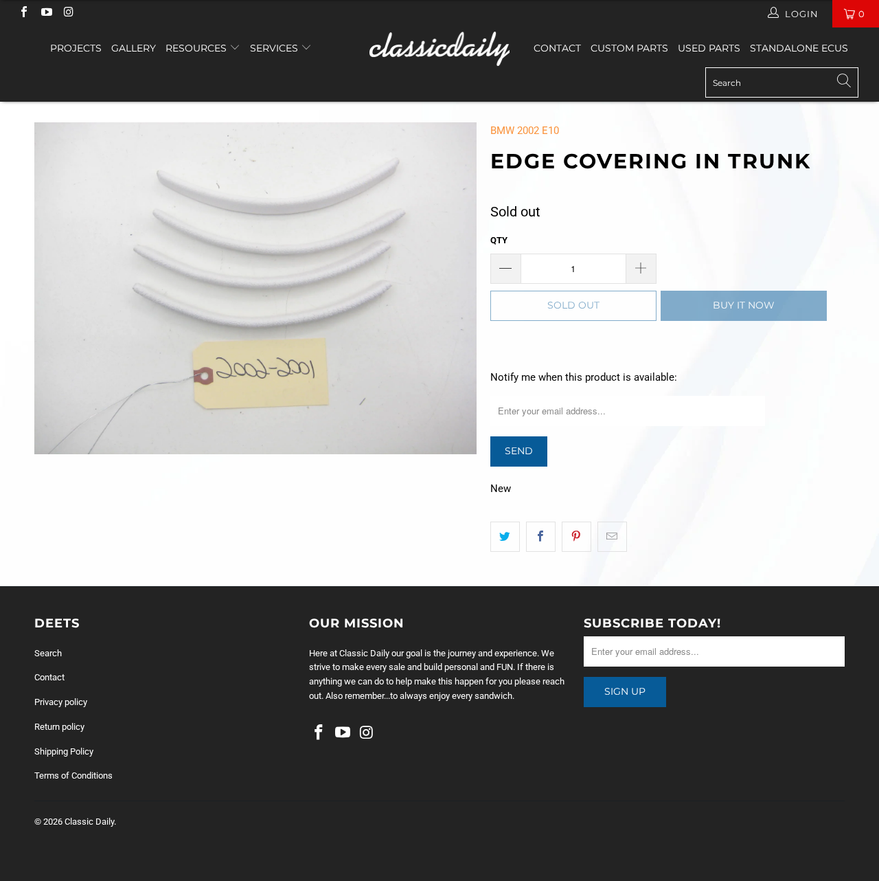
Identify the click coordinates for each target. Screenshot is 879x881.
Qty (498, 240)
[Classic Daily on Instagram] (68, 13)
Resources (197, 48)
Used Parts (709, 48)
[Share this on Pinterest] (576, 537)
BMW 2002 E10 (524, 130)
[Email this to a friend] (612, 537)
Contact (557, 48)
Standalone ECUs (799, 48)
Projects (76, 48)
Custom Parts (629, 48)
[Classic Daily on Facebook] (23, 13)
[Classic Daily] (439, 49)
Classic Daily (89, 821)
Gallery (133, 48)
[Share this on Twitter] (505, 537)
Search (48, 653)
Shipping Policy (63, 751)
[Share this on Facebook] (541, 537)
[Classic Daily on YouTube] (45, 13)
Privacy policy (60, 702)
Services (275, 48)
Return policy (59, 727)
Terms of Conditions (73, 775)
